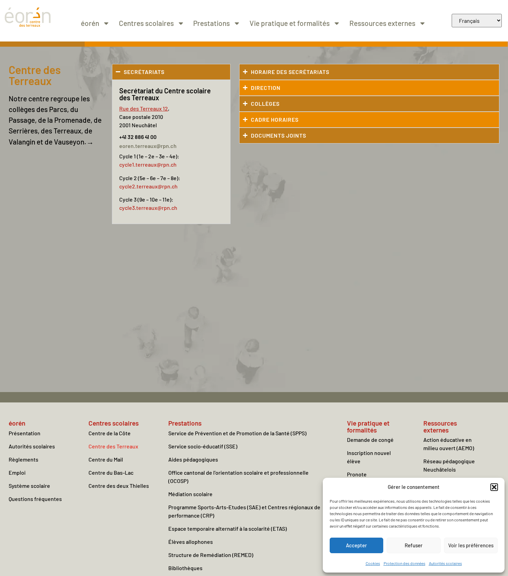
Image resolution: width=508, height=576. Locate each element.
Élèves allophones (190, 541)
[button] (494, 487)
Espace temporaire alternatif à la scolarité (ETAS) (227, 528)
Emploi (17, 472)
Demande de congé (370, 439)
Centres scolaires (146, 23)
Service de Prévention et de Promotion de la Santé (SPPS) (237, 433)
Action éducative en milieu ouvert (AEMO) (448, 443)
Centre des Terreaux (113, 446)
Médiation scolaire (190, 494)
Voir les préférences (470, 545)
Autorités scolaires (445, 563)
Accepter (356, 545)
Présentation (24, 433)
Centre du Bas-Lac (110, 472)
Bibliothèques (185, 568)
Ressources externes (382, 23)
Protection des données (404, 563)
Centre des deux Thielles (118, 485)
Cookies (373, 563)
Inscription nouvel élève (369, 456)
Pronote (357, 474)
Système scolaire (29, 485)
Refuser (414, 545)
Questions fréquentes (35, 498)
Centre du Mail (105, 459)
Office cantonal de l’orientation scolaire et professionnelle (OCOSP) (238, 476)
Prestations (211, 23)
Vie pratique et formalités (290, 23)
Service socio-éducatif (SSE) (202, 446)
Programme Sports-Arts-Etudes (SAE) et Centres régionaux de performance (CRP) (244, 511)
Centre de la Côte (109, 433)
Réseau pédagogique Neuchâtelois (449, 465)
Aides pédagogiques (193, 459)
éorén (90, 23)
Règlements (23, 459)
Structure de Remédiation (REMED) (210, 554)
